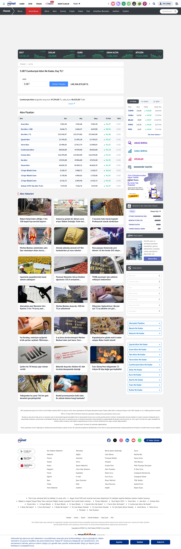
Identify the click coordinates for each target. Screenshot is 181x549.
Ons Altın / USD (27, 129)
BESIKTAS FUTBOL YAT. (136, 220)
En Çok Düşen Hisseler (80, 507)
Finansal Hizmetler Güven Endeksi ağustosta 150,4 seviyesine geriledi (70, 278)
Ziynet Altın (25, 165)
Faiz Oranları (94, 510)
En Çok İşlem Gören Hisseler (123, 507)
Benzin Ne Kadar (136, 328)
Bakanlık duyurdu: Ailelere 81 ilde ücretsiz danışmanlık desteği (70, 367)
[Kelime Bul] (129, 4)
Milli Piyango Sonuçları (143, 465)
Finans (49, 458)
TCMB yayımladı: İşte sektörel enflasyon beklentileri (104, 278)
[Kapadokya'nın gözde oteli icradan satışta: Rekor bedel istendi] (107, 325)
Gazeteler (79, 473)
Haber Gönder (154, 440)
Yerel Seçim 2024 (117, 501)
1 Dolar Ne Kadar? (27, 507)
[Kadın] (144, 4)
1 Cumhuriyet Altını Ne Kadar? (139, 504)
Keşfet (107, 488)
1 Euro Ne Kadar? (44, 507)
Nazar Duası (138, 488)
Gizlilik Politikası (93, 518)
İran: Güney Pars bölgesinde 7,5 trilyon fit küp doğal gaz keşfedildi (107, 367)
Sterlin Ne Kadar (136, 380)
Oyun (136, 451)
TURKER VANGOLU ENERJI (137, 229)
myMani (116, 11)
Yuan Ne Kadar (135, 385)
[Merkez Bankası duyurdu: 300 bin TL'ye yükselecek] (70, 294)
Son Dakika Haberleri (55, 451)
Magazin (50, 469)
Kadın (49, 465)
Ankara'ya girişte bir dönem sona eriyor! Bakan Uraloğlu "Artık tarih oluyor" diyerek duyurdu (70, 220)
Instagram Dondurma (142, 473)
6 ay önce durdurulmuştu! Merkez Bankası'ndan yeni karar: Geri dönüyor (70, 338)
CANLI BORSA (140, 150)
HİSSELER (138, 159)
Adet (24, 79)
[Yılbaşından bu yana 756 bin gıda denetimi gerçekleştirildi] (34, 383)
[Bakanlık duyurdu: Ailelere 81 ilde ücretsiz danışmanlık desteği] (70, 354)
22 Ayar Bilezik (75, 504)
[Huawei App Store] (26, 465)
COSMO (130, 111)
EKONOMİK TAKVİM (143, 167)
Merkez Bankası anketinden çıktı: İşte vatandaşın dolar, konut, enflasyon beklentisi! (34, 249)
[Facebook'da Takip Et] (109, 440)
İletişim (68, 518)
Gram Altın (25, 124)
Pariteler (82, 510)
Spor (48, 480)
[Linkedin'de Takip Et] (127, 440)
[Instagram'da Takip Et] (121, 440)
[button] (4, 4)
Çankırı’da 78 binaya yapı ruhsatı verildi (34, 367)
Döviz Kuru (153, 507)
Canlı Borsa (109, 454)
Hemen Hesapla (59, 84)
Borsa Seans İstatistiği (113, 451)
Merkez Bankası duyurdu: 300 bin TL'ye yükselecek (70, 307)
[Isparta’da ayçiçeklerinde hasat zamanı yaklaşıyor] (34, 265)
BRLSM (130, 120)
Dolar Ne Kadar (135, 369)
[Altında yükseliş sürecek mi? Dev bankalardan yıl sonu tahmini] (70, 236)
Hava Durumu (110, 484)
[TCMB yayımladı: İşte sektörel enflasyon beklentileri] (107, 265)
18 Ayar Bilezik (60, 504)
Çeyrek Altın (25, 140)
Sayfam (126, 11)
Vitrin (78, 462)
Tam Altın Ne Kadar (137, 354)
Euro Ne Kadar (135, 374)
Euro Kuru (109, 476)
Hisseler (108, 462)
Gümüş (63, 11)
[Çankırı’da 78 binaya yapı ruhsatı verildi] (34, 354)
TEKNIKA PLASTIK (134, 224)
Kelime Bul (138, 454)
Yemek (49, 462)
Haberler (50, 454)
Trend (49, 473)
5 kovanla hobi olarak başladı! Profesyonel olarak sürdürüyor (105, 220)
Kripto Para (109, 465)
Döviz (47, 11)
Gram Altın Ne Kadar (138, 349)
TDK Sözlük (138, 480)
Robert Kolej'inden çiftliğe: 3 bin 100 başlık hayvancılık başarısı (34, 220)
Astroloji (79, 458)
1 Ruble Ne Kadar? (61, 507)
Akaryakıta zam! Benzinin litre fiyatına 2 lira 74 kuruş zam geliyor (32, 307)
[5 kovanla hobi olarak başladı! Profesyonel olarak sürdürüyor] (107, 207)
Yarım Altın (25, 145)
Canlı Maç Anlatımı (83, 469)
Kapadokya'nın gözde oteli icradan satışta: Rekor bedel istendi (107, 338)
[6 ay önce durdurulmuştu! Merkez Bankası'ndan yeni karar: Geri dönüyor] (70, 325)
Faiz (88, 11)
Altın (55, 11)
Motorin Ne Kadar (136, 333)
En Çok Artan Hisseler (100, 507)
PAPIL (130, 129)
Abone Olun (152, 259)
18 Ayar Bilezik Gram (28, 176)
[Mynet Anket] (113, 4)
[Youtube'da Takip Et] (133, 440)
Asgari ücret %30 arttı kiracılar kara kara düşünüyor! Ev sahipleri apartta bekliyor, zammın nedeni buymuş (110, 498)
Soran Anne (138, 458)
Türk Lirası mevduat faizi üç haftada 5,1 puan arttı (47, 498)
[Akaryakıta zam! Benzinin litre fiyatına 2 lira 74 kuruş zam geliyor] (34, 294)
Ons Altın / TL (26, 134)
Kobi (77, 484)
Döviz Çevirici (137, 268)
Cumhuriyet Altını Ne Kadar (140, 364)
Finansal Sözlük (111, 458)
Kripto (72, 11)
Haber (80, 11)
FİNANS (6, 11)
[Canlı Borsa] (134, 4)
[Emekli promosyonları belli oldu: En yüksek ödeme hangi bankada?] (70, 383)
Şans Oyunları (81, 480)
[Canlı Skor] (123, 4)
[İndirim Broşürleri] (118, 4)
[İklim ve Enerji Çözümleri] (139, 4)
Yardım (76, 518)
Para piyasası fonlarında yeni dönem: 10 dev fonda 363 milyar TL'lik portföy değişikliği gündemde (106, 249)
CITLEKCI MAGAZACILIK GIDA (138, 216)
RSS (112, 518)
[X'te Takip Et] (115, 440)
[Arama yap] (154, 4)
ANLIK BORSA (140, 142)
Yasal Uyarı (104, 518)
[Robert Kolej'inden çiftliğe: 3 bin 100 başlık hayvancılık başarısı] (34, 207)
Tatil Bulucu (138, 462)
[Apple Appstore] (26, 458)
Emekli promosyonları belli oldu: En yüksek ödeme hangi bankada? (70, 396)
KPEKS (130, 125)
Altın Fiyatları (110, 469)
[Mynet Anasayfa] (11, 3)
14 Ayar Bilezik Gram (28, 170)
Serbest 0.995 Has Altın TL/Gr (32, 186)
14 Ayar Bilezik (45, 504)
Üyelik (83, 518)
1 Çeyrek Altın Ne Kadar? (93, 504)
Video (49, 484)
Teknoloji (79, 451)
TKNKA (130, 115)
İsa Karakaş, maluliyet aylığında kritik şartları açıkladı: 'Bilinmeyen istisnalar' (34, 338)
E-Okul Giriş (138, 469)
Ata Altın (24, 160)
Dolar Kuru (109, 473)
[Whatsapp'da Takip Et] (139, 440)
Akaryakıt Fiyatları (137, 323)
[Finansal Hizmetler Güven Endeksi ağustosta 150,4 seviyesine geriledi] (70, 265)
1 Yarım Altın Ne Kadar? (115, 504)
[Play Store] (26, 451)
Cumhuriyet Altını (27, 150)
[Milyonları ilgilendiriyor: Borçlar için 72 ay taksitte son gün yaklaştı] (107, 294)
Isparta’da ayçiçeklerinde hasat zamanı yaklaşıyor (33, 278)
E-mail (78, 476)
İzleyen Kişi (154, 211)
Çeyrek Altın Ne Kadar (138, 344)
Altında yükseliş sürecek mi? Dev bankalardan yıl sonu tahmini (70, 249)
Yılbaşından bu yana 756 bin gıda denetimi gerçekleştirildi (34, 396)
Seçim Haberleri (82, 465)
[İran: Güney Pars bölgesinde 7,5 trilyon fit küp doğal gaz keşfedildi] (107, 354)
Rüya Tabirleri (110, 480)
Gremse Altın (25, 155)
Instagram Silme (140, 476)
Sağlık (78, 454)
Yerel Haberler (52, 488)
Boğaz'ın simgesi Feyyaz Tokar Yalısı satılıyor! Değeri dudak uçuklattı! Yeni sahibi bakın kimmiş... (55, 501)
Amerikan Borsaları (101, 11)
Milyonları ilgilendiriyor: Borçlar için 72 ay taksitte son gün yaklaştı (106, 307)
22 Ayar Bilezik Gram (28, 181)
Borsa (20, 11)
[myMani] (50, 3)
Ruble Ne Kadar (135, 390)
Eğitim (49, 476)
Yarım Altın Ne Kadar (138, 359)
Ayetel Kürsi (138, 484)
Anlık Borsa (33, 11)
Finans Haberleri (101, 501)
